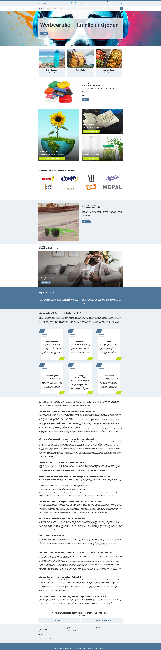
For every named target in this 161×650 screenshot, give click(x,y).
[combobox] (82, 8)
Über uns (69, 628)
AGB (97, 630)
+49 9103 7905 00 (43, 3)
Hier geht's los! (44, 33)
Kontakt (68, 627)
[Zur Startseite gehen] (79, 3)
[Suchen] (121, 8)
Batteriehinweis (99, 632)
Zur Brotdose (85, 99)
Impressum (98, 627)
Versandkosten (77, 648)
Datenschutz (99, 628)
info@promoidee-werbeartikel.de (102, 620)
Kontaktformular (48, 638)
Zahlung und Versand (71, 630)
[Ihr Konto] (115, 3)
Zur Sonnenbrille (86, 221)
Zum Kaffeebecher (46, 282)
